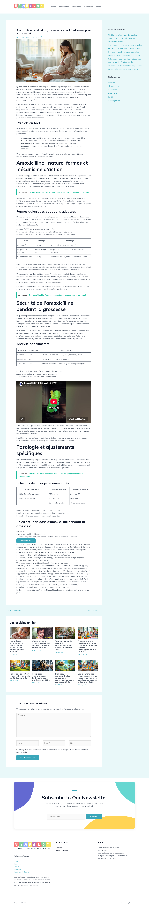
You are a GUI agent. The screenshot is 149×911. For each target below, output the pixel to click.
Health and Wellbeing (21, 872)
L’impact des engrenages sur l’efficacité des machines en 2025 (41, 677)
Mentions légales (62, 850)
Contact (59, 848)
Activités (52, 7)
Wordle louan (102, 850)
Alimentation (64, 7)
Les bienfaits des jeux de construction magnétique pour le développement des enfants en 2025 (87, 678)
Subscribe (94, 817)
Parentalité (88, 7)
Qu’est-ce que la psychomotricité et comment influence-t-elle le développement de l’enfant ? (87, 646)
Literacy (16, 861)
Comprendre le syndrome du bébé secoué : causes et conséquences (41, 644)
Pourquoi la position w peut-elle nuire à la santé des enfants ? (20, 676)
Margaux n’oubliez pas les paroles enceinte (113, 856)
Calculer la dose (26, 541)
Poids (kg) (20, 531)
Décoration (76, 7)
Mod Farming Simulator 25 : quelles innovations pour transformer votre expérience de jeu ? (122, 38)
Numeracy (17, 864)
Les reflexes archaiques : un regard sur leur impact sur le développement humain (17, 646)
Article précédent (14, 610)
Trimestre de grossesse (25, 537)
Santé (98, 7)
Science (16, 867)
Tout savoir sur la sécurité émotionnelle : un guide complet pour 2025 (64, 645)
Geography (17, 869)
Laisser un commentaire (26, 37)
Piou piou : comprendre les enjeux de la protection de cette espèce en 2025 (64, 678)
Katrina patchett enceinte (107, 858)
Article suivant (95, 610)
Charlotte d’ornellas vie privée (108, 848)
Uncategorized (114, 101)
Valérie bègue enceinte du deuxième (111, 853)
